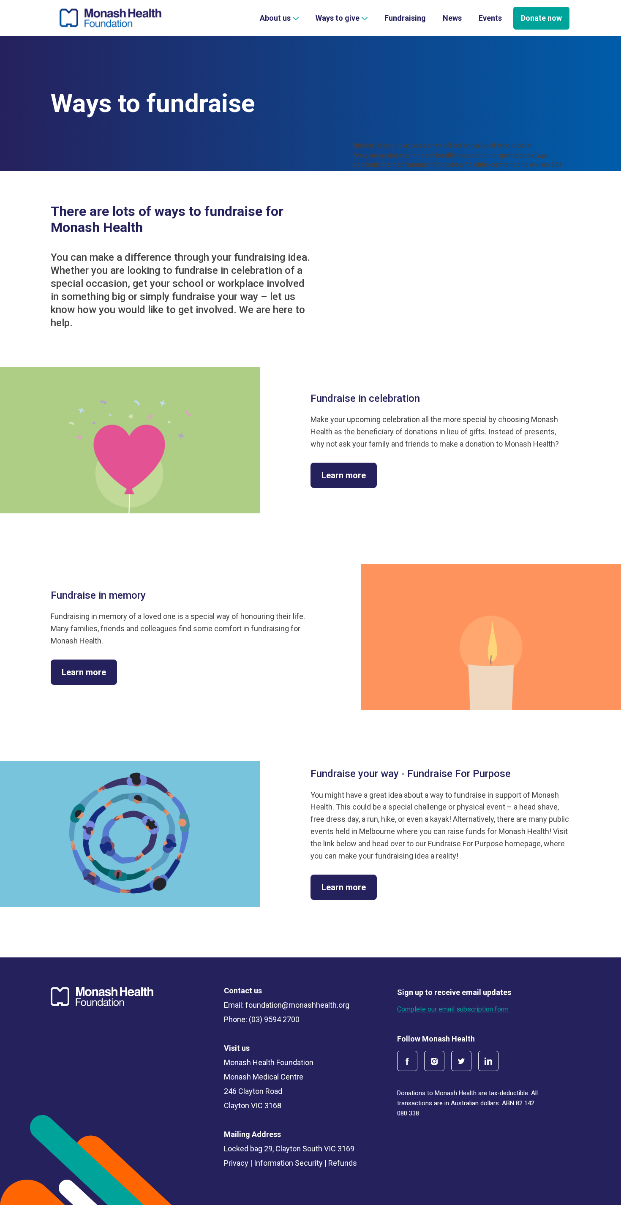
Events (490, 18)
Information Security (288, 1163)
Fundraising (405, 18)
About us (275, 18)
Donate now (541, 18)
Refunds (342, 1163)
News (452, 18)
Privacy (236, 1163)
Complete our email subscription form (453, 1009)
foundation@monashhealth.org (297, 1005)
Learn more (343, 475)
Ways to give (338, 18)
